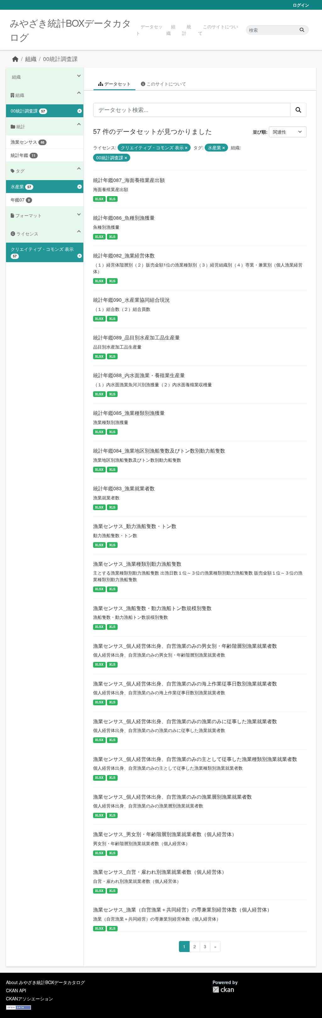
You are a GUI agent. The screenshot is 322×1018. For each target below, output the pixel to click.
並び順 (259, 132)
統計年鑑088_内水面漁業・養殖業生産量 (139, 375)
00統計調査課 (60, 59)
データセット (149, 29)
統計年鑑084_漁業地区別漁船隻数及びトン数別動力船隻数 (159, 450)
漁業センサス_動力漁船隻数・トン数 (134, 526)
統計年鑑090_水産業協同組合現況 (131, 299)
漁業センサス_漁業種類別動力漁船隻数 (137, 563)
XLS (112, 198)
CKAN (223, 989)
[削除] (186, 147)
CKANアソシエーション (29, 998)
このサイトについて (218, 29)
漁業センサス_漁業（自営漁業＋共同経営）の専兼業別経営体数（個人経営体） (182, 909)
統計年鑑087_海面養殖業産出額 (129, 180)
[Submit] (302, 30)
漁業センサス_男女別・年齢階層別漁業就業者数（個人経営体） (165, 834)
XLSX (99, 198)
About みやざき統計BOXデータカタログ (45, 982)
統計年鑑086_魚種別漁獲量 (124, 217)
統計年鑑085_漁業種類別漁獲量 (129, 412)
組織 (170, 29)
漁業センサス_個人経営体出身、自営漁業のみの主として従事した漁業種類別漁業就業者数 (195, 758)
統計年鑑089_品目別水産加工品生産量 (136, 337)
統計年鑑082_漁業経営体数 (124, 255)
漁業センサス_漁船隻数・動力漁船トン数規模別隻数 (152, 608)
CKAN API (16, 990)
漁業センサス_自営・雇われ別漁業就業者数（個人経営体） (160, 871)
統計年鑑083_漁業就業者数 (124, 488)
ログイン (301, 5)
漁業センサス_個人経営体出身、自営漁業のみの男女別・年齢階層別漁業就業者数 (185, 645)
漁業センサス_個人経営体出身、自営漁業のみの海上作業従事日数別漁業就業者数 (185, 683)
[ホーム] (15, 59)
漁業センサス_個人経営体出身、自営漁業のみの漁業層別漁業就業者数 (172, 796)
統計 (186, 29)
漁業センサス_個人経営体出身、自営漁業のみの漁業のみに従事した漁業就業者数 (185, 721)
